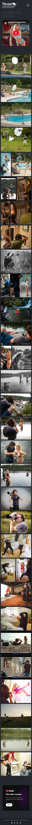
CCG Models (12, 820)
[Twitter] (12, 823)
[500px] (20, 823)
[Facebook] (14, 823)
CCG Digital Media (22, 820)
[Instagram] (17, 823)
